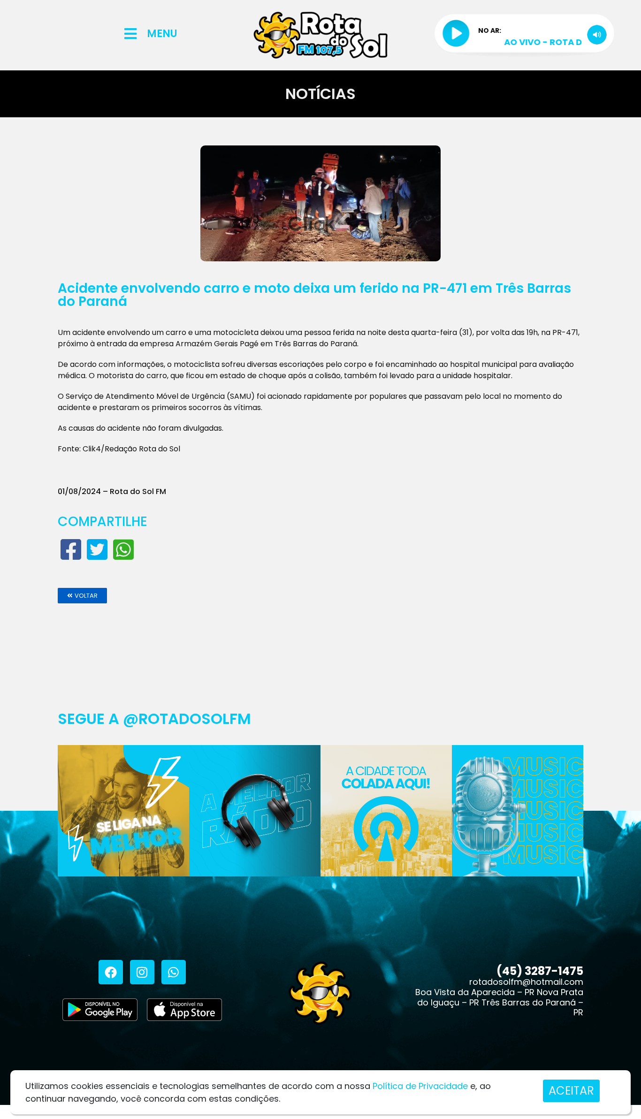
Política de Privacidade (420, 1086)
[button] (82, 595)
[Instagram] (142, 972)
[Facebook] (111, 972)
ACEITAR (571, 1090)
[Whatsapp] (173, 972)
